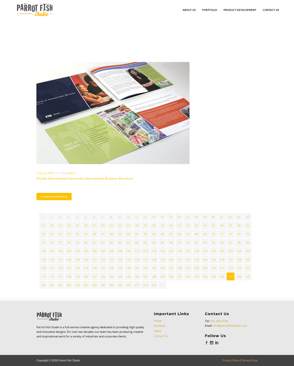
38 (154, 225)
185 (128, 276)
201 (52, 285)
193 (196, 276)
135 (128, 259)
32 (102, 225)
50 (43, 234)
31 (94, 225)
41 (179, 225)
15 (170, 217)
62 (145, 234)
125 (43, 259)
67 (188, 234)
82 (102, 242)
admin (71, 173)
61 (136, 234)
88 (154, 242)
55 (85, 234)
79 (77, 242)
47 (230, 225)
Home (158, 321)
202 (60, 285)
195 (213, 276)
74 (247, 234)
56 (94, 234)
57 (102, 234)
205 (86, 285)
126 (52, 259)
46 (222, 225)
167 (188, 268)
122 (230, 251)
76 (51, 242)
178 (69, 276)
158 (111, 268)
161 (137, 268)
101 (52, 251)
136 (137, 259)
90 (171, 242)
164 (162, 268)
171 (222, 268)
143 (196, 259)
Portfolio (159, 326)
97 (230, 242)
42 (188, 225)
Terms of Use (250, 360)
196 (222, 276)
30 (85, 225)
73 (239, 234)
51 (51, 234)
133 (111, 259)
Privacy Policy (231, 360)
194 (205, 276)
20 (213, 217)
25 (43, 225)
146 (222, 259)
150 (43, 268)
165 (171, 268)
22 (230, 217)
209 (120, 285)
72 (230, 234)
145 (213, 259)
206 (94, 285)
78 (68, 242)
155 (86, 268)
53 (68, 234)
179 (77, 276)
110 (128, 251)
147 (230, 259)
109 (120, 251)
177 (60, 276)
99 (247, 242)
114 (162, 251)
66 (179, 234)
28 (68, 225)
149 (247, 259)
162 (145, 268)
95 (213, 242)
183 (111, 276)
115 (171, 251)
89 (162, 242)
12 (145, 217)
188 (154, 276)
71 (222, 234)
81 (94, 242)
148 (239, 259)
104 (77, 251)
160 (128, 268)
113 (154, 251)
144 (205, 259)
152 (60, 268)
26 (51, 225)
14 (162, 217)
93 (196, 242)
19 (204, 217)
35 (128, 225)
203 (69, 285)
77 (60, 242)
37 (145, 225)
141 (179, 259)
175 (43, 276)
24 (247, 217)
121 (222, 251)
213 (154, 285)
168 (196, 268)
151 (52, 268)
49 (247, 225)
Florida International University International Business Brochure (84, 178)
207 (103, 285)
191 (179, 276)
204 (77, 285)
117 (188, 251)
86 (136, 242)
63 (154, 234)
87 (145, 242)
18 (196, 217)
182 (103, 276)
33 (111, 225)
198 (239, 276)
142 (188, 259)
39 (162, 225)
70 (213, 234)
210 (128, 285)
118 (196, 251)
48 (239, 225)
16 (179, 217)
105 (86, 251)
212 (145, 285)
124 (247, 251)
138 (154, 259)
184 (120, 276)
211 (137, 285)
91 (179, 242)
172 (230, 268)
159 (120, 268)
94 (205, 242)
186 (137, 276)
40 (171, 225)
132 (103, 259)
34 (119, 225)
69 (205, 234)
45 (213, 225)
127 (60, 259)
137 (145, 259)
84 (119, 242)
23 (238, 217)
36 (136, 225)
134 (120, 259)
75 (43, 242)
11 (136, 217)
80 (85, 242)
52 (60, 234)
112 (145, 251)
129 (77, 259)
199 (247, 276)
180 (86, 276)
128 (69, 259)
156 (94, 268)
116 (179, 251)
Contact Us (161, 336)
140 (171, 259)
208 (111, 285)
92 (188, 242)
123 (239, 251)
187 (145, 276)
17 (187, 217)
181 (94, 276)
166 (179, 268)
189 (162, 276)
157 (103, 268)
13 (153, 217)
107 (103, 251)
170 (213, 268)
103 (69, 251)
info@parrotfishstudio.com (230, 326)
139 (162, 259)
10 (128, 217)
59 (119, 234)
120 (213, 251)
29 (77, 225)
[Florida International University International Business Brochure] (113, 113)
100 (43, 251)
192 (188, 276)
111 (137, 251)
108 (111, 251)
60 (128, 234)
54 (77, 234)
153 (69, 268)
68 (196, 234)
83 (111, 242)
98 (239, 242)
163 (154, 268)
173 (239, 268)
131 (94, 259)
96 (222, 242)
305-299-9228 (218, 321)
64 (162, 234)
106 (94, 251)
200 (43, 285)
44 (205, 225)
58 (111, 234)
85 (128, 242)
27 (60, 225)
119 (205, 251)
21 (221, 217)
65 (171, 234)
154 (77, 268)
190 (171, 276)
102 (60, 251)
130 (86, 259)
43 (196, 225)
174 (247, 268)
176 (52, 276)
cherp (157, 331)
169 (205, 268)
